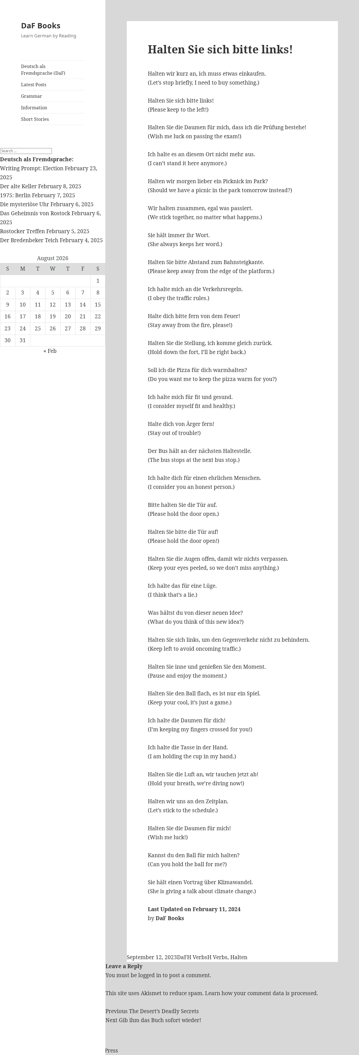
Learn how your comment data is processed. (261, 993)
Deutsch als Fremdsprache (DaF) (43, 69)
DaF (182, 957)
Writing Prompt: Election (31, 168)
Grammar (31, 96)
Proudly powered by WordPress (77, 1050)
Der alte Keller (18, 186)
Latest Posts (33, 84)
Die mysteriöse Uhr (24, 204)
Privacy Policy (18, 1050)
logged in (149, 975)
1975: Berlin (15, 195)
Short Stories (35, 119)
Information (34, 108)
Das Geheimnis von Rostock (35, 213)
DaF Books (40, 25)
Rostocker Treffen (22, 231)
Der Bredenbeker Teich (29, 240)
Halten (238, 957)
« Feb (50, 351)
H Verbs (197, 957)
